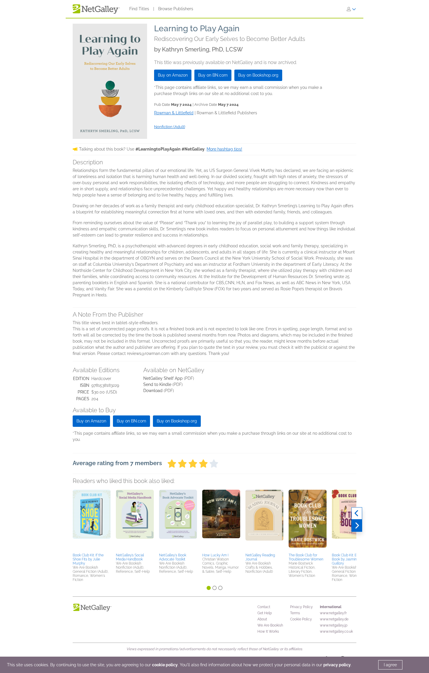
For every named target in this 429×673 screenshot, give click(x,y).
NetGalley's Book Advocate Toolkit (172, 557)
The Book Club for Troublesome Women (306, 557)
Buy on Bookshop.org (258, 75)
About (262, 619)
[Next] (356, 526)
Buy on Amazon (173, 75)
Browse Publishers (175, 8)
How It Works (268, 631)
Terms (295, 613)
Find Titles (139, 8)
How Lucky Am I (215, 555)
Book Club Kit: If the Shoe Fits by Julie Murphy (88, 559)
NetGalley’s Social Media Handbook (130, 557)
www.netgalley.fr (333, 613)
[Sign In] (351, 9)
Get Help (264, 613)
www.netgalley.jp (333, 625)
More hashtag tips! (224, 149)
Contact (263, 607)
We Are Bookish (270, 625)
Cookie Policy (301, 619)
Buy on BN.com (213, 75)
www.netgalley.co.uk (336, 631)
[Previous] (356, 513)
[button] (92, 520)
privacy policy (337, 664)
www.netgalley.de (334, 619)
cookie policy (165, 664)
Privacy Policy (301, 607)
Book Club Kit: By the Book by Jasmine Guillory (348, 559)
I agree (390, 664)
